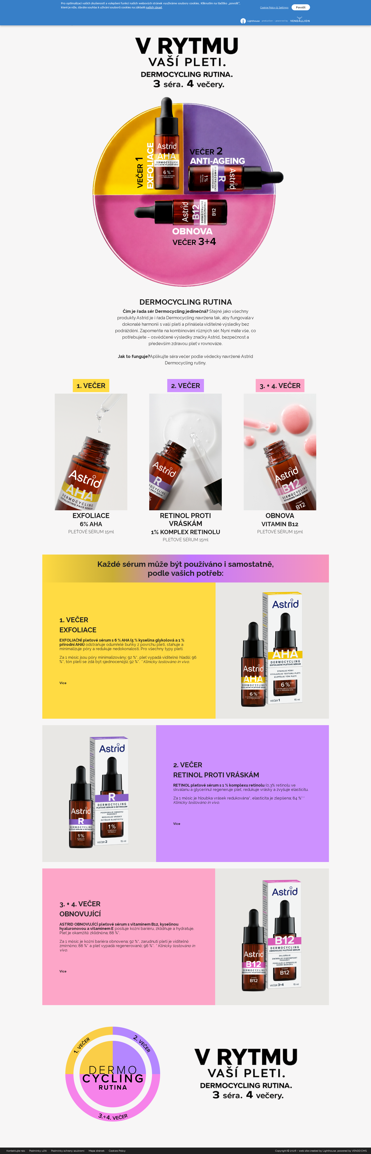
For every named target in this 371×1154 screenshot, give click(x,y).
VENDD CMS (359, 1150)
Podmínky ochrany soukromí (67, 1150)
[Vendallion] (300, 21)
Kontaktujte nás (15, 1150)
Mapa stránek (97, 1150)
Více (63, 683)
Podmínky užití (38, 1150)
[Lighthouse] (250, 21)
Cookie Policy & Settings (274, 7)
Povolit (301, 7)
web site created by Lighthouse (317, 1150)
